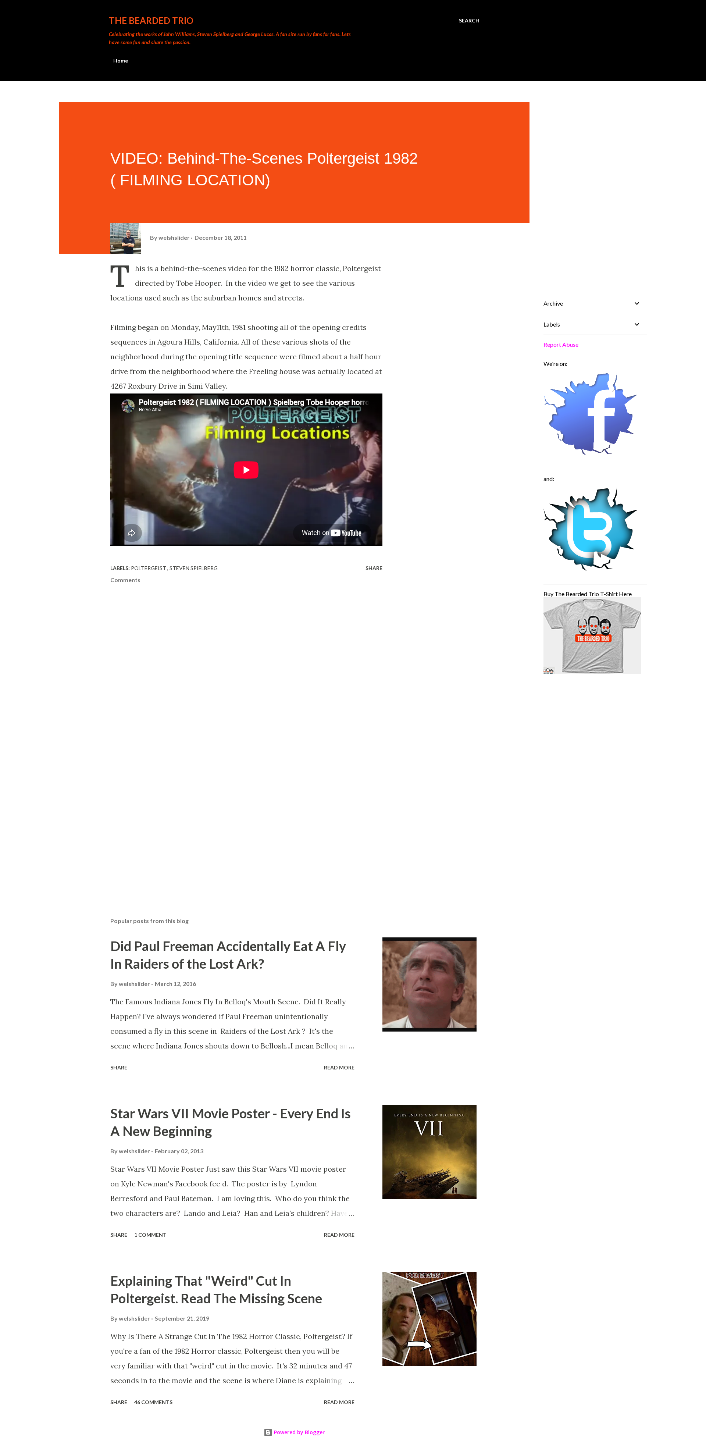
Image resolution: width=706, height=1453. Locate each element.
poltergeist (149, 568)
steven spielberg (194, 568)
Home (120, 60)
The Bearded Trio (151, 20)
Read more (339, 1067)
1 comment (150, 1235)
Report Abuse (560, 344)
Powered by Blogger (298, 1432)
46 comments (153, 1402)
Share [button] (374, 568)
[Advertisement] (234, 825)
